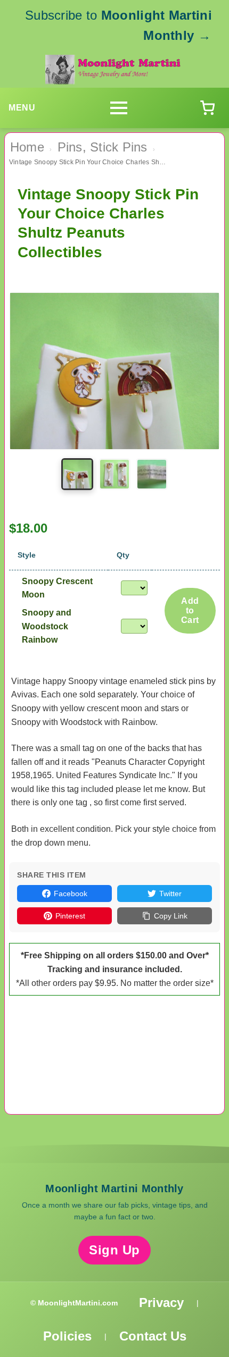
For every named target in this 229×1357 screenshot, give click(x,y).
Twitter (170, 893)
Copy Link (170, 916)
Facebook (70, 893)
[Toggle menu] (118, 108)
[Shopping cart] (207, 107)
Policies (67, 1336)
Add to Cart (190, 610)
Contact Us (152, 1336)
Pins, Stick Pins (103, 147)
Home (27, 147)
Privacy (161, 1302)
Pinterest (70, 916)
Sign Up (114, 1250)
